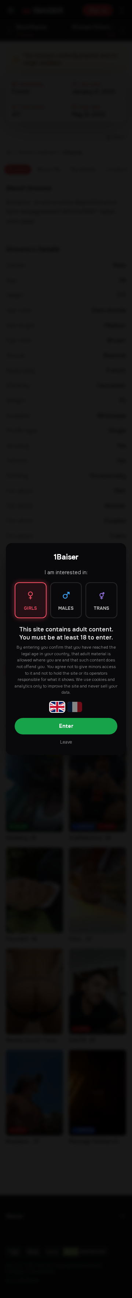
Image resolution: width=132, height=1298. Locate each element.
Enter (66, 726)
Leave (66, 742)
